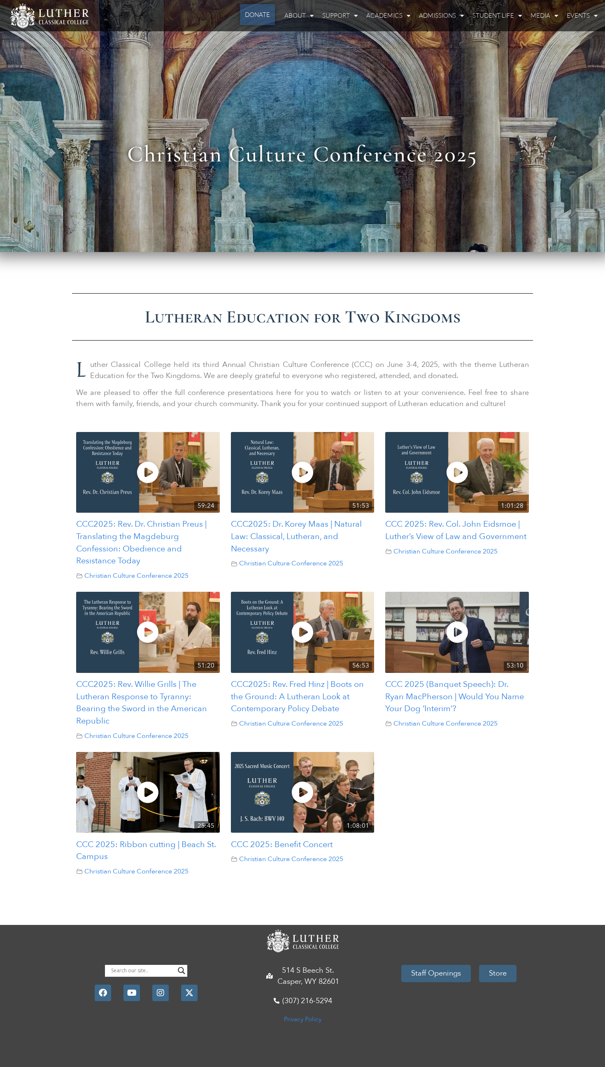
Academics (384, 15)
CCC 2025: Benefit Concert (282, 844)
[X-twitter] (189, 993)
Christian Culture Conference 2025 (136, 575)
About (295, 15)
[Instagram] (160, 993)
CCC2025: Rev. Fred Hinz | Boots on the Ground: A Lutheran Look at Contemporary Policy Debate (297, 696)
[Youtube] (131, 993)
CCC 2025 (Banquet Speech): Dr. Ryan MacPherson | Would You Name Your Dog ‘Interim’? (454, 696)
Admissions (437, 15)
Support (336, 15)
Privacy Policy (302, 1019)
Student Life (493, 15)
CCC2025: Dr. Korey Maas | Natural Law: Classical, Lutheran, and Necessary (296, 536)
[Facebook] (103, 993)
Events (578, 15)
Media (540, 15)
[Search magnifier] (181, 970)
